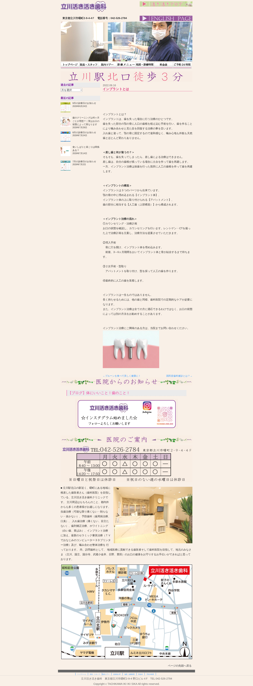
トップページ (70, 65)
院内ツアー (107, 65)
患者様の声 (126, 65)
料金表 (163, 65)
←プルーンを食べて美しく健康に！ (122, 376)
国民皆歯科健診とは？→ (179, 376)
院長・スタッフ (88, 65)
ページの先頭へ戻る (180, 665)
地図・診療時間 (144, 65)
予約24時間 (182, 65)
